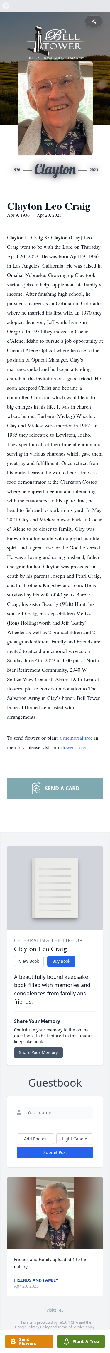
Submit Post (55, 1152)
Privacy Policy (39, 1327)
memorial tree (78, 737)
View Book (29, 961)
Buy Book (61, 961)
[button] (54, 1213)
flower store (73, 747)
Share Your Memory (38, 1052)
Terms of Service (71, 1327)
